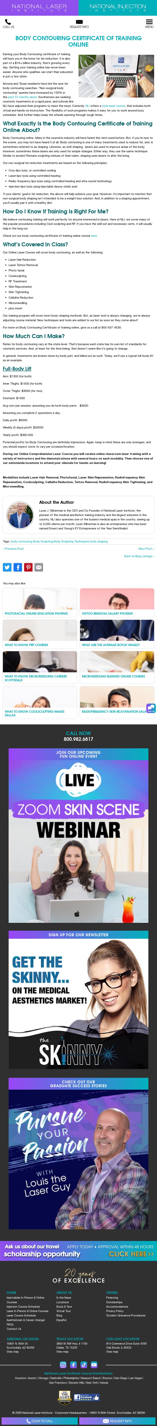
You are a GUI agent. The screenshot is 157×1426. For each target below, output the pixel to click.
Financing (112, 1297)
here (94, 235)
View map (13, 1351)
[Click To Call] (40, 1421)
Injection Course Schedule (23, 1306)
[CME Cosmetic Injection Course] (117, 8)
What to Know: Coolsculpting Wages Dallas (34, 713)
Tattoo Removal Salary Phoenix (107, 613)
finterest (28, 567)
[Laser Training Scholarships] (78, 1251)
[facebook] (87, 1398)
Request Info (79, 27)
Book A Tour (64, 1306)
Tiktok (83, 1364)
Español (61, 1320)
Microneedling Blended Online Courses (113, 676)
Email (38, 567)
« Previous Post (13, 548)
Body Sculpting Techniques (71, 541)
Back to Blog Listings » (139, 556)
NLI (88, 105)
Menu (149, 27)
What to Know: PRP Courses (26, 644)
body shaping (99, 541)
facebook (17, 567)
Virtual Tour (63, 1311)
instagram (63, 1364)
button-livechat (151, 708)
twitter (7, 567)
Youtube (94, 1364)
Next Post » (146, 548)
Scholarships (114, 1302)
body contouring (21, 541)
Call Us (8, 27)
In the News (63, 1297)
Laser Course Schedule (21, 1315)
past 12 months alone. (23, 97)
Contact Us (14, 1328)
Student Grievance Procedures (126, 1315)
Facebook (73, 1364)
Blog (59, 1315)
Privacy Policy (114, 1311)
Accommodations (117, 1306)
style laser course (113, 105)
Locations (62, 1302)
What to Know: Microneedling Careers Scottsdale (36, 678)
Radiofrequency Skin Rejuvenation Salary (116, 711)
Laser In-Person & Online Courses (27, 1311)
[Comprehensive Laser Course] (39, 8)
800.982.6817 (78, 738)
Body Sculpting (43, 541)
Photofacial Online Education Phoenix (36, 613)
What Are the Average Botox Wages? (111, 644)
